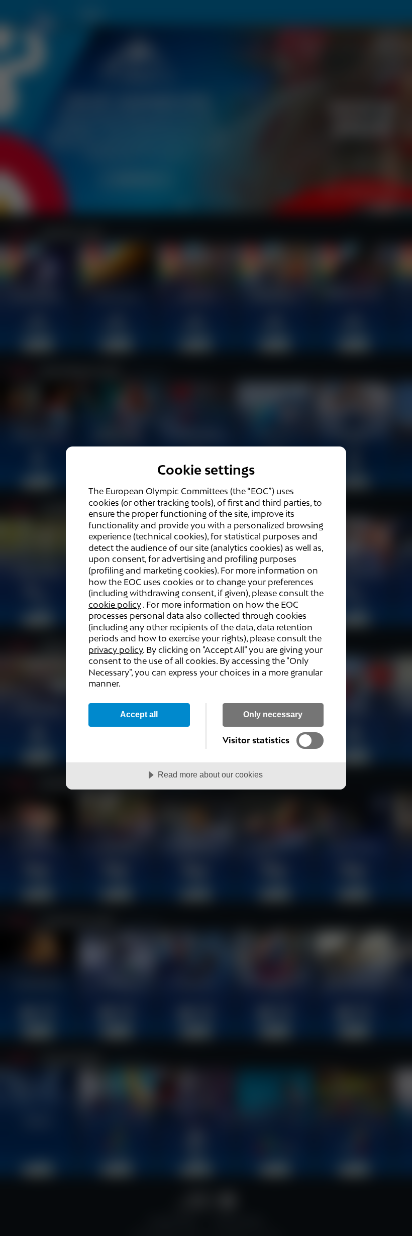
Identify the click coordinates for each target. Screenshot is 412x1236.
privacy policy (115, 650)
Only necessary (272, 714)
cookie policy (114, 605)
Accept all (139, 714)
